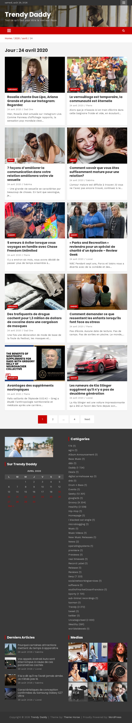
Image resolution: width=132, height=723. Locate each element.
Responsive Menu (123, 2)
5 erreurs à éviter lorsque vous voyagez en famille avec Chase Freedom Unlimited (32, 247)
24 (42, 496)
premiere (73, 550)
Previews (73, 554)
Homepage (74, 515)
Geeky (74, 235)
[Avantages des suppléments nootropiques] (35, 363)
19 (59, 491)
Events (72, 489)
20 (9, 496)
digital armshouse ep (80, 476)
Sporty (75, 89)
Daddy (11, 235)
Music (71, 528)
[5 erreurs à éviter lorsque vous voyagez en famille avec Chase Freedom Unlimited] (35, 220)
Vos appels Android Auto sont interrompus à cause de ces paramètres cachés (36, 662)
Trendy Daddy (28, 14)
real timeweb (76, 559)
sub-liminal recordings (81, 598)
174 (70, 445)
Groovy (12, 89)
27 (9, 501)
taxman (72, 602)
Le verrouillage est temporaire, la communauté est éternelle (96, 99)
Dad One (28, 109)
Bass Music (74, 458)
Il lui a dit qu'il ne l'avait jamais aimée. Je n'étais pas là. (40, 677)
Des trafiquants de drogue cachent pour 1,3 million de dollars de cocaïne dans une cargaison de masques (34, 320)
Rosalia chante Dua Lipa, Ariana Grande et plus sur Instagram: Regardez (32, 101)
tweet (71, 611)
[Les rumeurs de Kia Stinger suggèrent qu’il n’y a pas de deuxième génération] (97, 363)
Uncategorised (76, 620)
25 (51, 496)
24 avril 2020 (14, 109)
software (73, 585)
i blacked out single (79, 519)
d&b (70, 463)
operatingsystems (79, 546)
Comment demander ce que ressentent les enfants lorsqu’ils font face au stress (95, 318)
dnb (70, 480)
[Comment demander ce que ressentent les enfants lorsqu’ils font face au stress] (97, 292)
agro (71, 450)
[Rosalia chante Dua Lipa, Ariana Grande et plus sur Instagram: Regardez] (35, 75)
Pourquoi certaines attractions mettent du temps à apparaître (38, 646)
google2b (73, 498)
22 (25, 496)
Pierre (89, 105)
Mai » (11, 506)
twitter (72, 615)
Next (87, 419)
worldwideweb (77, 628)
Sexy (11, 160)
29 (25, 501)
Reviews (73, 572)
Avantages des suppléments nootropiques (30, 387)
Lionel (89, 259)
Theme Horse (72, 717)
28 (17, 501)
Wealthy (73, 624)
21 (17, 496)
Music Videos (75, 532)
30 (34, 501)
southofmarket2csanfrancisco (86, 589)
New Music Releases (80, 537)
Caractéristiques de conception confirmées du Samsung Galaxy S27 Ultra (40, 693)
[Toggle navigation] (9, 30)
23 (34, 496)
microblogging (76, 524)
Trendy (72, 606)
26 (59, 496)
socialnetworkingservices (83, 580)
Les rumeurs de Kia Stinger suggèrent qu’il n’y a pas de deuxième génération (92, 389)
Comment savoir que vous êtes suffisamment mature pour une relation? (94, 172)
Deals (71, 472)
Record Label (76, 563)
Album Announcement (81, 454)
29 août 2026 (25, 652)
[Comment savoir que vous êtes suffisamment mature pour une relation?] (97, 145)
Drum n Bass (76, 485)
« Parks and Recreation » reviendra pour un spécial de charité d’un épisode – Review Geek (93, 249)
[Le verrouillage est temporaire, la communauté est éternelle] (97, 75)
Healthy (73, 506)
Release (73, 567)
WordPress (114, 717)
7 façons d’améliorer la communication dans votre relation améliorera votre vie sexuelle (30, 174)
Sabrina (28, 184)
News (71, 541)
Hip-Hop (73, 511)
